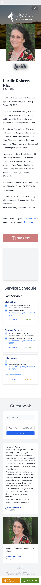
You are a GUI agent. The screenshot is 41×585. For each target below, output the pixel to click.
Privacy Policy (14, 575)
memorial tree (30, 218)
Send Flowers (28, 379)
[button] (20, 530)
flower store (28, 222)
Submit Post (20, 433)
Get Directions (12, 320)
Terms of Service (26, 575)
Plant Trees (28, 320)
